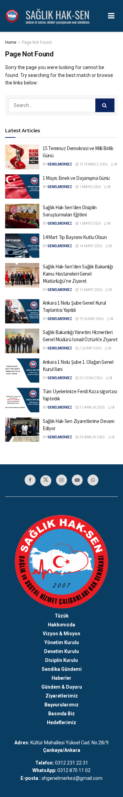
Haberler (61, 678)
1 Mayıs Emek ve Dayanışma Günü (76, 178)
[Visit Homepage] (12, 16)
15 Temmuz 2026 (93, 164)
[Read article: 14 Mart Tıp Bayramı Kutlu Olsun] (22, 246)
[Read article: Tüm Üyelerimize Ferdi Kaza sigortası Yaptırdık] (22, 400)
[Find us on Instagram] (61, 480)
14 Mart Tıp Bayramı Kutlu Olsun (75, 237)
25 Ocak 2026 (90, 378)
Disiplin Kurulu (61, 660)
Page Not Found (37, 42)
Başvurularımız (61, 704)
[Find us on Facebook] (30, 480)
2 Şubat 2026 (90, 348)
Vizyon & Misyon (61, 633)
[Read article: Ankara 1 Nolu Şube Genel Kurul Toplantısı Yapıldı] (22, 311)
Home (10, 42)
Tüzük (62, 616)
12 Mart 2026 (90, 290)
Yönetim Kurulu (61, 642)
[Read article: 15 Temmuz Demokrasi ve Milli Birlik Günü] (22, 157)
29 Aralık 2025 (92, 437)
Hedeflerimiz (61, 722)
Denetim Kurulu (61, 651)
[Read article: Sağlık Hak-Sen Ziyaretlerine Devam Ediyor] (22, 429)
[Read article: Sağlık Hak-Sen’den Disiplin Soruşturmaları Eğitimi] (22, 216)
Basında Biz (61, 713)
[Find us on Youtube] (77, 480)
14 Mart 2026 (90, 246)
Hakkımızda (61, 624)
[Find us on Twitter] (45, 480)
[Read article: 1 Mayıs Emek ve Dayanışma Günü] (22, 186)
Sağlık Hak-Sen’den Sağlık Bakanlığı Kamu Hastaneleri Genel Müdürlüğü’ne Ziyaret (78, 273)
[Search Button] (104, 105)
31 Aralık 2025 (92, 407)
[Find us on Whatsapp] (92, 480)
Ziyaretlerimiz (61, 696)
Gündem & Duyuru (61, 687)
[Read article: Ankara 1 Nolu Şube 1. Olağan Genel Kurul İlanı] (22, 370)
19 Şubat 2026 (91, 319)
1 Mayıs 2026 (90, 187)
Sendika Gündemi (62, 669)
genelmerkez (59, 164)
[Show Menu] (111, 16)
